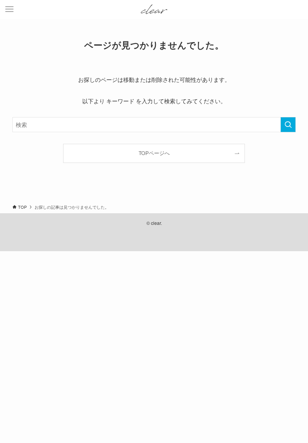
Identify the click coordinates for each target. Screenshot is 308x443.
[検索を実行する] (288, 124)
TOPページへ (154, 153)
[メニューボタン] (9, 9)
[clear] (154, 9)
